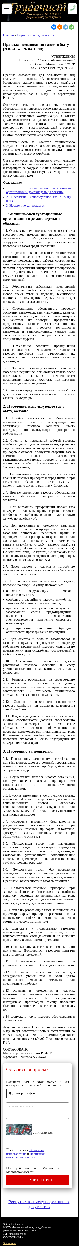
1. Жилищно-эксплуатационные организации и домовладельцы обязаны (38, 190)
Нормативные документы (35, 35)
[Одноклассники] (59, 27)
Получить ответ (37, 1180)
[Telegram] (65, 27)
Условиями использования (25, 1151)
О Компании (9, 1243)
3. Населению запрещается (25, 205)
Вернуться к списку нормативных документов (38, 1204)
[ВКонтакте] (53, 27)
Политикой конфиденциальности (25, 1155)
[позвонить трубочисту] (38, 19)
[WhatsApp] (71, 27)
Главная (8, 35)
